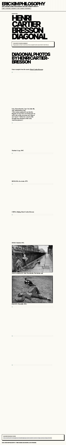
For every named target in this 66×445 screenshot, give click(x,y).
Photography (28, 8)
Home (3, 8)
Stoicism (22, 8)
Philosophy (14, 8)
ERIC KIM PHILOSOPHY (23, 4)
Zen (18, 8)
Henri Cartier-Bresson (36, 69)
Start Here (8, 8)
